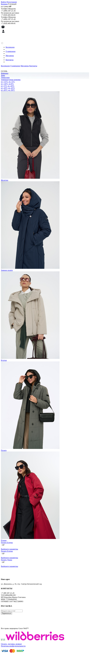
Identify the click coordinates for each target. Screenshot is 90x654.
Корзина (4, 4)
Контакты (9, 60)
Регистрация (12, 2)
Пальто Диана (6, 560)
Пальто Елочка (7, 543)
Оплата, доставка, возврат (11, 644)
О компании (10, 51)
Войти (3, 2)
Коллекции (10, 47)
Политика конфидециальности (13, 646)
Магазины (10, 56)
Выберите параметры (9, 549)
